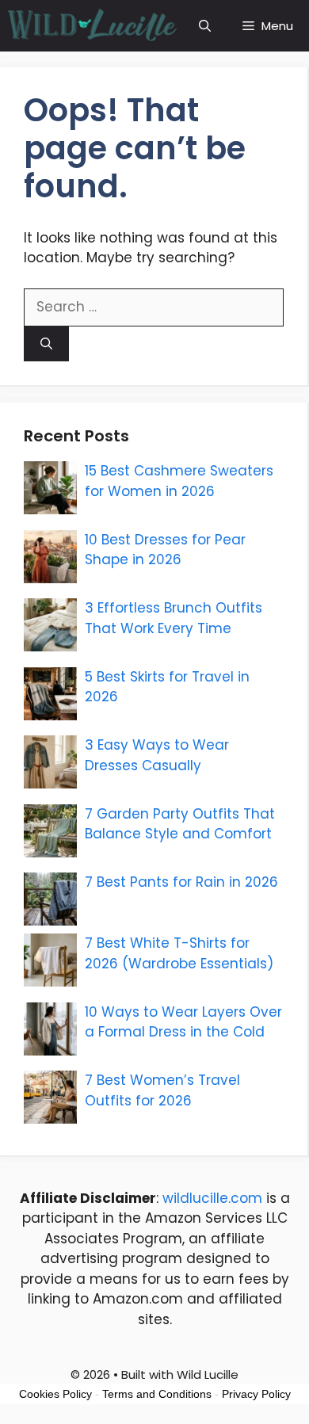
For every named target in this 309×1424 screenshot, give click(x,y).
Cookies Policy (55, 1394)
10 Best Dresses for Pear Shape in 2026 (165, 550)
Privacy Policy (256, 1394)
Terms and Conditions (157, 1394)
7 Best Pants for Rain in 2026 (181, 881)
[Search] (46, 344)
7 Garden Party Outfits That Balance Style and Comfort (180, 824)
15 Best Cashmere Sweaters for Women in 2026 (179, 481)
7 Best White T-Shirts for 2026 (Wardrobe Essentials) (179, 953)
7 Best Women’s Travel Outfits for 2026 (162, 1090)
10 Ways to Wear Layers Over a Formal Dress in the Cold (183, 1022)
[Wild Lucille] (93, 26)
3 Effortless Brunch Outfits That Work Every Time (173, 618)
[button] (205, 26)
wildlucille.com (212, 1198)
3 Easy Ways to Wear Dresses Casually (157, 755)
